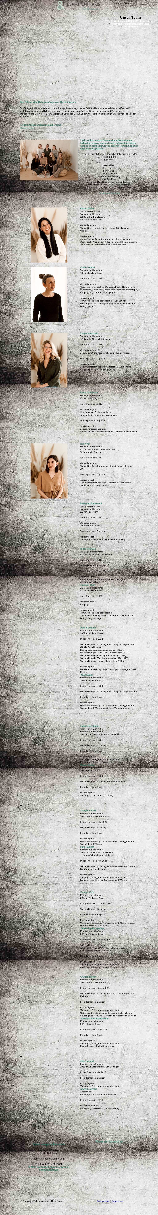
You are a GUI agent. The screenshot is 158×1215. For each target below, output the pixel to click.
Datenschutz (103, 1201)
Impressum (117, 1201)
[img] (79, 5)
